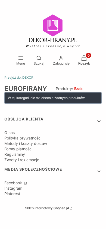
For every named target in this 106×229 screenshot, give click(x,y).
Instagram (13, 188)
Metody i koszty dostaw (25, 143)
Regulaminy (14, 154)
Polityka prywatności (22, 138)
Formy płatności (18, 149)
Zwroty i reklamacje (21, 159)
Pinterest (12, 193)
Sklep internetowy (47, 208)
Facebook (13, 182)
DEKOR (18, 77)
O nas (9, 132)
